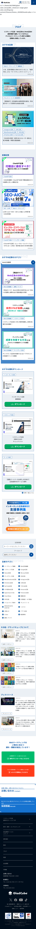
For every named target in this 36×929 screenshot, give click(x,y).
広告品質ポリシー (27, 906)
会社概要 (5, 863)
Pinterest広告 (25, 593)
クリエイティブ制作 (9, 602)
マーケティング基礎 (9, 566)
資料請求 (5, 839)
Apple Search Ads (9, 593)
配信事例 (23, 614)
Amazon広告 (24, 589)
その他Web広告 (8, 589)
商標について (15, 908)
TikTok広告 (24, 586)
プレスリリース (25, 602)
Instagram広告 (25, 579)
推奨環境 (22, 908)
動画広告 (23, 596)
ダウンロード (20, 404)
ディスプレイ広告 (9, 576)
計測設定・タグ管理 (26, 599)
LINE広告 (23, 583)
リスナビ (23, 607)
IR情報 (5, 869)
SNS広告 (23, 576)
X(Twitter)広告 (8, 583)
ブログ (5, 851)
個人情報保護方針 (11, 904)
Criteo (6, 614)
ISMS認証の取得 (17, 906)
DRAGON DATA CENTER (8, 607)
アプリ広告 (24, 611)
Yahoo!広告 (7, 573)
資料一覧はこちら (29, 493)
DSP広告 (6, 599)
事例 (4, 845)
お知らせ (6, 611)
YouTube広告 (8, 586)
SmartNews (7, 596)
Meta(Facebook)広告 (10, 579)
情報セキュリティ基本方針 (23, 904)
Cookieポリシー (8, 906)
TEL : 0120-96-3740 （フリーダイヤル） (13, 882)
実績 (4, 857)
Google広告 (24, 569)
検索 (31, 546)
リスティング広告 (9, 569)
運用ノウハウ (8, 618)
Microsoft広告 (25, 573)
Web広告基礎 (24, 566)
